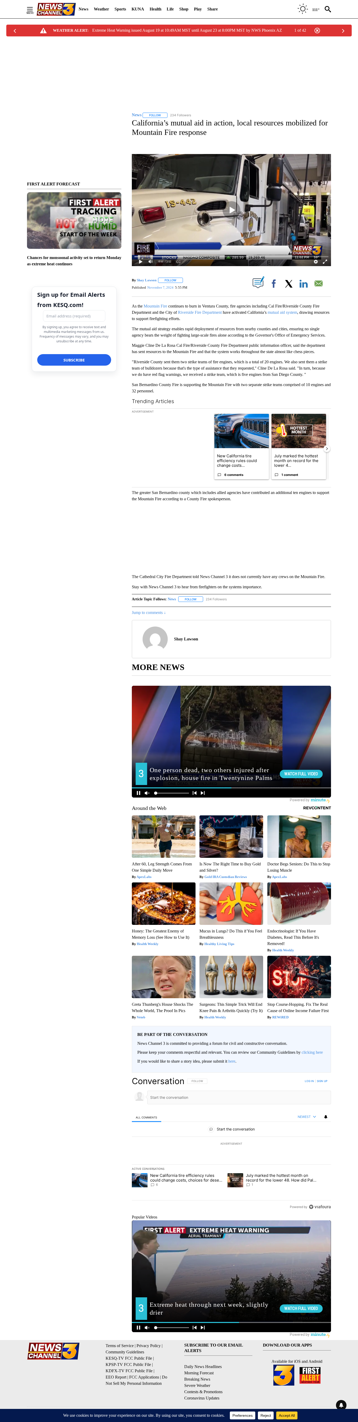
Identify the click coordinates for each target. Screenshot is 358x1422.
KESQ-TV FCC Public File (129, 1358)
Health (155, 9)
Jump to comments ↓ (149, 612)
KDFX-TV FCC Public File (129, 1371)
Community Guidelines (125, 1352)
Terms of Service (120, 1345)
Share (212, 9)
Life (170, 9)
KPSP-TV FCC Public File (128, 1364)
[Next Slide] (326, 448)
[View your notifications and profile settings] (326, 1117)
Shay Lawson (146, 280)
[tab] (146, 1117)
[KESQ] (56, 9)
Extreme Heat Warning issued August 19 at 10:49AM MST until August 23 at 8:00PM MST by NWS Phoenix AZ (187, 30)
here (231, 1061)
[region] (231, 1144)
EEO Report (116, 1377)
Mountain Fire (155, 306)
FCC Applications (144, 1377)
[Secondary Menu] (34, 9)
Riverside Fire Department (200, 312)
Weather (101, 9)
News (83, 9)
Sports (120, 9)
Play (198, 9)
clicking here (312, 1052)
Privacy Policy (149, 1345)
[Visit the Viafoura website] (320, 1207)
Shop (183, 9)
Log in (309, 1081)
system (291, 312)
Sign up (322, 1081)
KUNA (138, 9)
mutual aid (276, 312)
